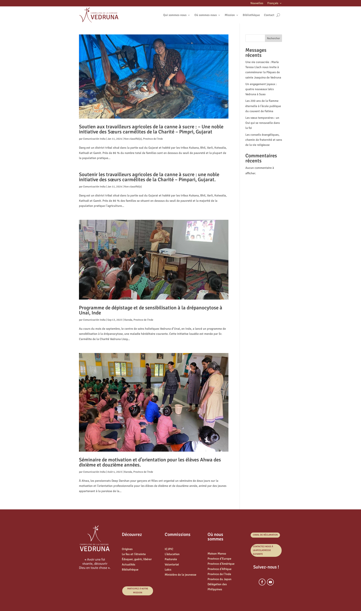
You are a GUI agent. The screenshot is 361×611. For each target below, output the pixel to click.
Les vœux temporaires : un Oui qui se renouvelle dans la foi (262, 123)
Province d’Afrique (219, 569)
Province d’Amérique (221, 564)
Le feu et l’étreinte (134, 554)
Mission (230, 15)
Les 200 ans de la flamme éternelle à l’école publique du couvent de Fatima (263, 106)
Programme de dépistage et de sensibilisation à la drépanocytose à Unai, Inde (150, 310)
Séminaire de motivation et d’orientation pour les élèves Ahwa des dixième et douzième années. (150, 462)
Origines (127, 549)
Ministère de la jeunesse (180, 575)
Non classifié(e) (133, 138)
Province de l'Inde (153, 138)
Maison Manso (217, 553)
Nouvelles (256, 3)
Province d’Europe (219, 559)
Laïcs (168, 569)
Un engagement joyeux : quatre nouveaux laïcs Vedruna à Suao (261, 89)
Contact (269, 15)
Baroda (128, 319)
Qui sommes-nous (175, 15)
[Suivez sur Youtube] (270, 582)
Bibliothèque (251, 15)
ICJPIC (169, 549)
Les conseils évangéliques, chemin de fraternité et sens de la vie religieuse (263, 140)
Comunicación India (94, 138)
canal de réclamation (265, 534)
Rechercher (273, 38)
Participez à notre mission (137, 590)
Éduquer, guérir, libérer (137, 559)
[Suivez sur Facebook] (262, 582)
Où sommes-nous (205, 15)
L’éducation (172, 554)
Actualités (128, 564)
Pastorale (171, 559)
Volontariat (172, 564)
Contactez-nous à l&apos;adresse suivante (263, 550)
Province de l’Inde (219, 574)
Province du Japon (219, 579)
